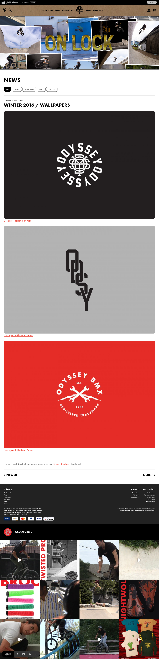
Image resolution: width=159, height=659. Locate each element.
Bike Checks (29, 89)
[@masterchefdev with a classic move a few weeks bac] (99, 599)
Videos (16, 89)
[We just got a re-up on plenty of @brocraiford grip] (20, 599)
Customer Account (149, 495)
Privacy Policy (151, 499)
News (101, 10)
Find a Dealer (151, 493)
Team (95, 10)
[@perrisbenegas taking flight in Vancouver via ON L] (99, 639)
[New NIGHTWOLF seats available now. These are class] (139, 599)
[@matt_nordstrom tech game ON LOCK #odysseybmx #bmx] (99, 560)
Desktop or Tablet (12, 220)
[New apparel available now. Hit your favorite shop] (139, 639)
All (7, 89)
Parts (57, 10)
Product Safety (134, 497)
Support (152, 2)
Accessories (67, 10)
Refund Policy (151, 497)
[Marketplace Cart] (154, 10)
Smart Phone (26, 220)
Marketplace (149, 489)
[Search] (10, 10)
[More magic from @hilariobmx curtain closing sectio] (20, 639)
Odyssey (8, 489)
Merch (89, 10)
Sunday (122, 510)
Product (52, 89)
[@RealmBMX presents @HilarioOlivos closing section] (60, 639)
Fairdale (127, 510)
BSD (153, 510)
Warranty (136, 495)
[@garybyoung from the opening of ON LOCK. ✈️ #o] (20, 560)
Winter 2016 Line (61, 463)
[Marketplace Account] (149, 10)
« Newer (10, 475)
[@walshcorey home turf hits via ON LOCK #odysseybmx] (139, 560)
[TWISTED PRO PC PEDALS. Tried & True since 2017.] (60, 560)
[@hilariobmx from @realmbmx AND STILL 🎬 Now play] (60, 599)
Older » (149, 475)
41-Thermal (48, 10)
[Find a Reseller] (5, 10)
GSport (135, 510)
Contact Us (135, 493)
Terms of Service (150, 501)
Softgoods (7, 499)
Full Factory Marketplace (125, 509)
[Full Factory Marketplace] (3, 2)
